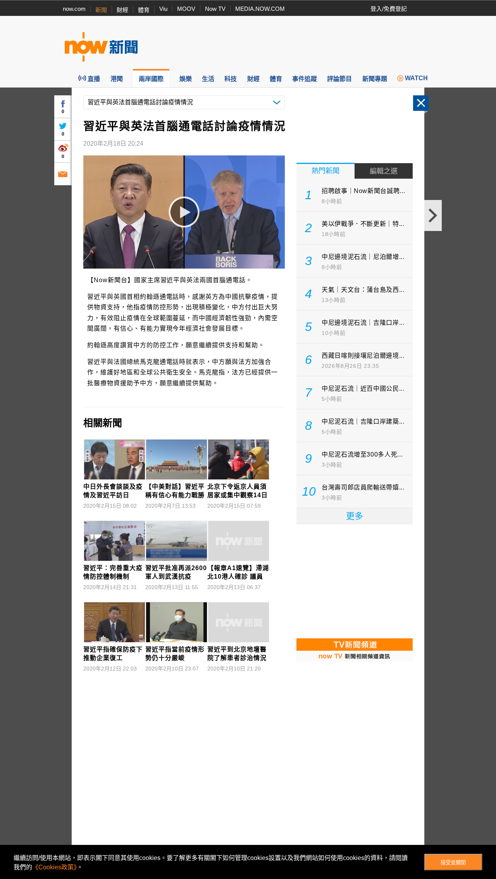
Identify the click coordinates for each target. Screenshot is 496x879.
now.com (74, 8)
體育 (144, 10)
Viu (163, 8)
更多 (354, 516)
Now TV (215, 8)
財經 (122, 10)
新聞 (101, 10)
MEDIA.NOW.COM (260, 8)
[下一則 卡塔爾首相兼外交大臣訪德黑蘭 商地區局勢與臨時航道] (433, 215)
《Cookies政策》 (54, 867)
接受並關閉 (453, 862)
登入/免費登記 (388, 8)
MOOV (186, 8)
